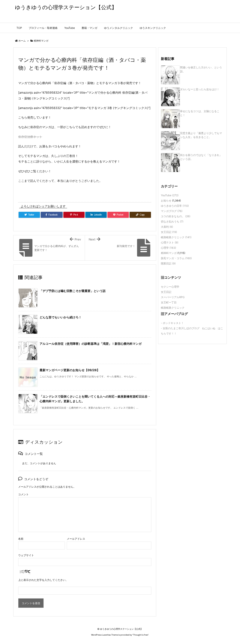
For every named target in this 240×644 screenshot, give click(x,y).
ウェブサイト (26, 555)
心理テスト (169, 242)
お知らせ (166, 200)
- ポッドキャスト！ (172, 323)
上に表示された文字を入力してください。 (43, 579)
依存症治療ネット (30, 137)
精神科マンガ (41, 40)
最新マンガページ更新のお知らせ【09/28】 (70, 370)
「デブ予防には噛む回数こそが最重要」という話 (73, 291)
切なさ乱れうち (172, 221)
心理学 (168, 247)
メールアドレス (76, 538)
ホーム (22, 40)
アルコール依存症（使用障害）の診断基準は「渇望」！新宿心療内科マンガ (91, 344)
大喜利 (167, 226)
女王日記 (169, 232)
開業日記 (168, 263)
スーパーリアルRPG (172, 297)
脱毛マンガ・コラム (176, 258)
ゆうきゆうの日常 (175, 205)
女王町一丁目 (169, 302)
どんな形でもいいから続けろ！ (61, 317)
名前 (20, 538)
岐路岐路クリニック (176, 237)
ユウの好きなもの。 (175, 216)
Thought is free (140, 635)
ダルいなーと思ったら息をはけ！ (199, 89)
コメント (23, 494)
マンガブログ (171, 211)
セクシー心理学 (170, 286)
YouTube (169, 195)
